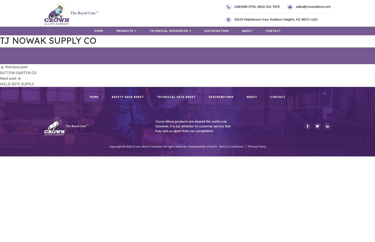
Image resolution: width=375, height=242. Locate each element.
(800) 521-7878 (268, 7)
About (247, 30)
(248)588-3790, (245, 7)
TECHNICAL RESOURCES (169, 30)
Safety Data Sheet (128, 97)
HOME (98, 30)
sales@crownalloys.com (313, 7)
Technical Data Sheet (176, 97)
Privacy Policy (257, 146)
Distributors (216, 30)
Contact (273, 30)
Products (124, 30)
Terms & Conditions (231, 146)
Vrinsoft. (211, 146)
